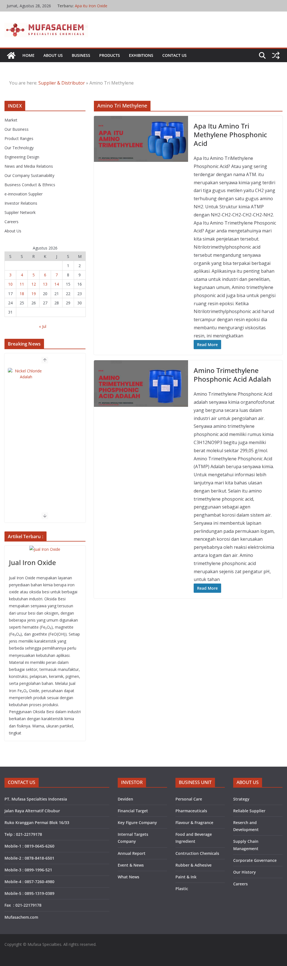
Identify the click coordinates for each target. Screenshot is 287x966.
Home (28, 55)
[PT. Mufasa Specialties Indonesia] (11, 55)
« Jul (42, 326)
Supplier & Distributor (61, 83)
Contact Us (174, 55)
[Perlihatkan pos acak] (276, 55)
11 (22, 284)
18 (22, 293)
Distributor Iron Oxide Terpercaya (105, 3)
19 (33, 293)
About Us (53, 55)
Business (81, 55)
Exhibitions (141, 55)
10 (10, 284)
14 (56, 284)
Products (109, 55)
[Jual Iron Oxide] (44, 549)
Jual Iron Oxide (32, 562)
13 (45, 284)
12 (33, 284)
